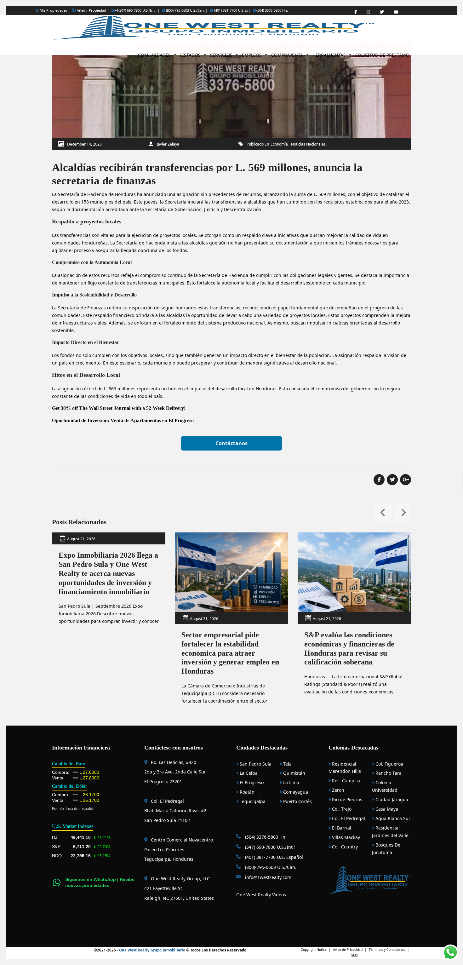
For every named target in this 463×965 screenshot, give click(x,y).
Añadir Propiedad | (92, 10)
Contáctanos (231, 443)
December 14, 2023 (84, 144)
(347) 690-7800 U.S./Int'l (269, 847)
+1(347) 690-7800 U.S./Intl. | (137, 10)
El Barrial (341, 828)
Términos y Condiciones (387, 949)
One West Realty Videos (261, 895)
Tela (287, 764)
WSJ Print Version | (282, 919)
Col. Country (344, 847)
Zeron (337, 790)
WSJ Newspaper (249, 926)
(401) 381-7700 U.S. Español (273, 857)
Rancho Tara (388, 773)
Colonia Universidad (384, 786)
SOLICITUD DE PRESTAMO (382, 53)
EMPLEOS (252, 53)
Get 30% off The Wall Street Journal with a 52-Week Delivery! (119, 408)
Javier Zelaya (168, 144)
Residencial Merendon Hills (345, 767)
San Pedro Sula (255, 764)
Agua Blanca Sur (392, 818)
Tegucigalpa (252, 801)
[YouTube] (396, 12)
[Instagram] (368, 12)
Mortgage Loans (253, 911)
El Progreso (251, 782)
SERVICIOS (221, 53)
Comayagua (295, 792)
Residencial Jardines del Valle (390, 831)
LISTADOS (190, 53)
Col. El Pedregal (348, 818)
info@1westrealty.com (267, 877)
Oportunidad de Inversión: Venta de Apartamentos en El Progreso (123, 420)
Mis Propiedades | (54, 10)
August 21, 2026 (81, 539)
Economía (279, 144)
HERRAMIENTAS (329, 53)
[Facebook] (355, 12)
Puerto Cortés (297, 801)
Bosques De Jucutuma (386, 848)
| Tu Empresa (294, 911)
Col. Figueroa (388, 764)
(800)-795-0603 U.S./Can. (270, 867)
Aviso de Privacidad (348, 949)
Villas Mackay (345, 837)
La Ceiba (248, 773)
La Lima (290, 782)
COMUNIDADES (154, 53)
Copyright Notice (314, 949)
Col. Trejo (341, 809)
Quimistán (293, 773)
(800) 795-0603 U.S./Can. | (186, 10)
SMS (354, 955)
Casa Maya (386, 809)
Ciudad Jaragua (391, 799)
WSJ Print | (308, 919)
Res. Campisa (345, 781)
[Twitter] (382, 12)
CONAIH (275, 911)
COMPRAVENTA (287, 53)
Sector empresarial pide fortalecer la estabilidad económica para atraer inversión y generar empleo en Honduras (230, 653)
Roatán (246, 792)
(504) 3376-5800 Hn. (272, 10)
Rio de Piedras (346, 799)
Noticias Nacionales (308, 144)
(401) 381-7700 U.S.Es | (232, 10)
